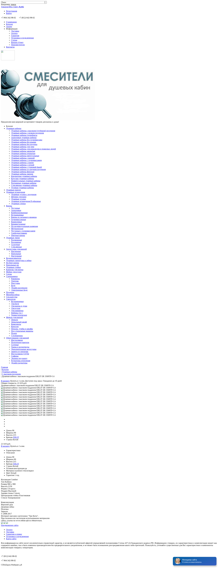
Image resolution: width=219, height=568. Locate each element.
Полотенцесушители (20, 342)
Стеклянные (16, 247)
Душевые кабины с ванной (23, 158)
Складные (15, 244)
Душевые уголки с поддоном (23, 194)
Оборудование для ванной (17, 338)
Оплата (14, 33)
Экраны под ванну (19, 358)
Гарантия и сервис (14, 534)
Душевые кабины (13, 128)
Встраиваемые (17, 215)
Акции (9, 26)
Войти (9, 13)
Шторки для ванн (18, 197)
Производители (18, 45)
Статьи (14, 40)
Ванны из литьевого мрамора (24, 217)
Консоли (15, 326)
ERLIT (16, 437)
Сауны (9, 274)
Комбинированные (19, 213)
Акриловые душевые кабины (23, 137)
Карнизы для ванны (14, 270)
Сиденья (15, 345)
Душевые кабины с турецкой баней (26, 167)
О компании (11, 22)
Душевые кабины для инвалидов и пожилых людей (33, 149)
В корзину (5, 381)
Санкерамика (12, 276)
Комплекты (16, 324)
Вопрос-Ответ (17, 42)
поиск (13, 4)
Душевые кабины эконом (22, 174)
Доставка (15, 31)
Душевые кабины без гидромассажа (26, 140)
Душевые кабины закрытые (23, 151)
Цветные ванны (18, 235)
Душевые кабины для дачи (22, 147)
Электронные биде (19, 290)
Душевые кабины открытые (23, 153)
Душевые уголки (18, 199)
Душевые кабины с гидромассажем (26, 160)
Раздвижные (16, 240)
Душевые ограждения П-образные (26, 201)
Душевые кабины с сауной (22, 165)
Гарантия (15, 36)
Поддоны (10, 292)
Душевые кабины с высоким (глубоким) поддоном (33, 131)
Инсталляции (17, 340)
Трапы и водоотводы (20, 347)
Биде (13, 285)
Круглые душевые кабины (22, 178)
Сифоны (15, 356)
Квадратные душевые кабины (24, 176)
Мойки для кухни (13, 272)
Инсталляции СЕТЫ (20, 354)
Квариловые (16, 222)
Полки (14, 333)
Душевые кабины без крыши (23, 142)
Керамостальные (18, 224)
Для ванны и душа (19, 306)
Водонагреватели (13, 258)
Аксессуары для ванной (16, 249)
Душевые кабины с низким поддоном (27, 133)
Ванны (9, 206)
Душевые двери (13, 238)
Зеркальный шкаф (19, 322)
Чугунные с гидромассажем (23, 231)
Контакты (10, 47)
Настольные (16, 256)
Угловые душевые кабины (22, 188)
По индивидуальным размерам (24, 226)
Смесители (11, 299)
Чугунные (15, 208)
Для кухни (15, 308)
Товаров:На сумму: (12, 7)
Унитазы (15, 281)
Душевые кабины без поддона (24, 144)
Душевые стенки (18, 203)
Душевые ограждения (15, 192)
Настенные (16, 251)
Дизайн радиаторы (19, 363)
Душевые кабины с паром (22, 163)
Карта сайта (11, 539)
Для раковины (17, 310)
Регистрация (11, 11)
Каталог (9, 24)
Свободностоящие (19, 233)
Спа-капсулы (11, 297)
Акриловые (16, 210)
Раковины (15, 279)
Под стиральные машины (22, 331)
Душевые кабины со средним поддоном (28, 169)
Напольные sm (12, 265)
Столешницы (17, 336)
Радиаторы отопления (20, 361)
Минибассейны (13, 295)
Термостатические (19, 315)
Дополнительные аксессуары (23, 349)
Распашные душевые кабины (23, 183)
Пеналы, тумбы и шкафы (22, 329)
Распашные (16, 242)
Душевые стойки (13, 267)
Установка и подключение (22, 38)
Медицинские (17, 229)
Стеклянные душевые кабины (24, 185)
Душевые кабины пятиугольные (25, 156)
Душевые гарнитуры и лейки (18, 260)
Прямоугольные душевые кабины (25, 181)
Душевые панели (13, 190)
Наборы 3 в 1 (17, 313)
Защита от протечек (19, 351)
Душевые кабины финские (22, 172)
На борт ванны (12, 263)
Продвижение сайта (9, 525)
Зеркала (14, 320)
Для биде (15, 304)
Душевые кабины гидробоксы (24, 135)
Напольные (16, 254)
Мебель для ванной (14, 317)
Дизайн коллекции (19, 288)
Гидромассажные (18, 219)
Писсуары (15, 283)
